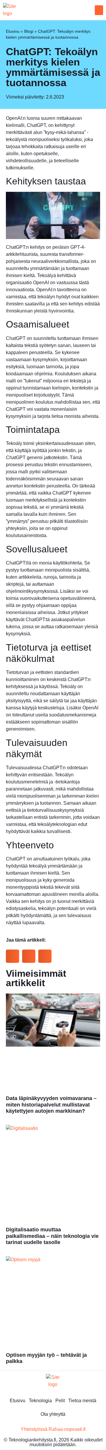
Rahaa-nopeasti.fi (67, 1429)
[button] (99, 10)
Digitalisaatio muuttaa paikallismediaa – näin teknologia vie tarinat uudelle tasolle (52, 1236)
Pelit (60, 1400)
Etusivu (12, 31)
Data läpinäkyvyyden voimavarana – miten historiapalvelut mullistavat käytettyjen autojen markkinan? (51, 1104)
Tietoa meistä (82, 1400)
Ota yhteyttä (53, 1414)
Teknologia (40, 1400)
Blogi (28, 31)
